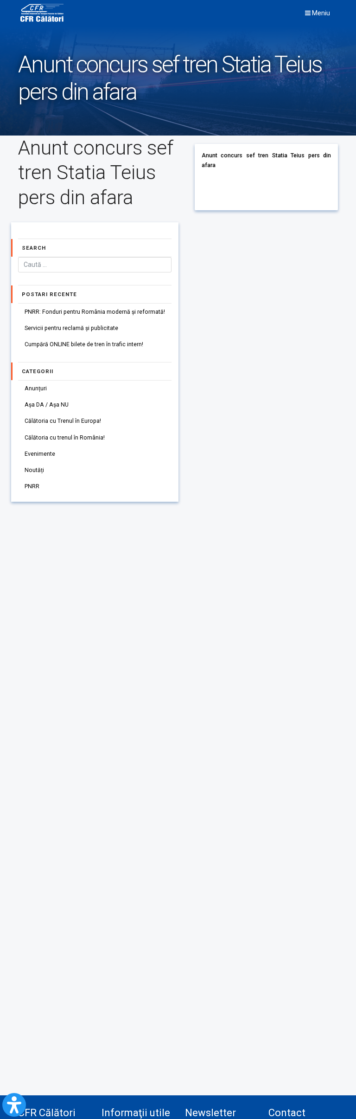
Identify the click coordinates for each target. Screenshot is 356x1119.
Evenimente (40, 454)
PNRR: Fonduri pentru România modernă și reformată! (95, 312)
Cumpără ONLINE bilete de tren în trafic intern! (84, 344)
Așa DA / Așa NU (47, 404)
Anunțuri (36, 388)
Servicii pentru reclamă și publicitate (71, 328)
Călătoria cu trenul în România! (65, 437)
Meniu (320, 13)
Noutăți (34, 470)
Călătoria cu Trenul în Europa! (63, 421)
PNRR (32, 486)
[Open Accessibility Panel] (14, 1105)
